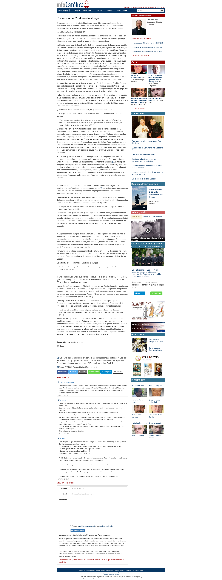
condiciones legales (106, 526)
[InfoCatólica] (73, 4)
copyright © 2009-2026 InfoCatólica (111, 573)
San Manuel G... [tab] (136, 217)
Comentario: (62, 499)
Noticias (86, 10)
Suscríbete (121, 10)
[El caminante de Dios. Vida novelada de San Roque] (139, 198)
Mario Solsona (138, 386)
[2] (101, 188)
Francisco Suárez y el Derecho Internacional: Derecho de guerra (139, 100)
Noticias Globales (139, 423)
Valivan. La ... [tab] (147, 217)
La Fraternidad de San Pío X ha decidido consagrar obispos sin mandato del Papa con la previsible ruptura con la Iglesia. (146, 273)
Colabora (109, 10)
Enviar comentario (78, 531)
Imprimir (119, 372)
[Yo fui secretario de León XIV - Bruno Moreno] (148, 311)
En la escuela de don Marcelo (144, 179)
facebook (111, 574)
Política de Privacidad (107, 570)
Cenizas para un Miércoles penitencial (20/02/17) (148, 43)
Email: (65, 494)
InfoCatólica (63, 11)
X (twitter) (105, 574)
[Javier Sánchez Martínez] (139, 409)
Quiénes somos (83, 570)
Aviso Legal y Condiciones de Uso (134, 570)
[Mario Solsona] (139, 392)
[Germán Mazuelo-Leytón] (156, 429)
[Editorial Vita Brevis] (148, 365)
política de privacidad (87, 526)
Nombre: (64, 488)
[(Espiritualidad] (139, 344)
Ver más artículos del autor (141, 55)
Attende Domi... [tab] (158, 217)
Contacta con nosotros (94, 570)
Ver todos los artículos (138, 108)
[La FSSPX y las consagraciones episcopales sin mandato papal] (148, 257)
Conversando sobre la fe (154, 401)
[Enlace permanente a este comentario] (59, 382)
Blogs (76, 10)
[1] (113, 162)
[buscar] (162, 10)
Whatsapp (95, 372)
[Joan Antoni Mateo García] (156, 409)
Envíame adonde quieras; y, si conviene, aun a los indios (144, 160)
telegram (117, 574)
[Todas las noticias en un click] (148, 327)
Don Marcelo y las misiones (143, 154)
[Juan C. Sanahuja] (139, 429)
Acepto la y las (92, 526)
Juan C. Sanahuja (138, 436)
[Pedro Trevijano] (156, 392)
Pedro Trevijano (155, 386)
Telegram (107, 372)
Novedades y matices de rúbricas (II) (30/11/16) (147, 47)
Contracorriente (155, 423)
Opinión (98, 10)
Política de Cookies (119, 570)
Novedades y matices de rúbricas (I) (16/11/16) (147, 51)
